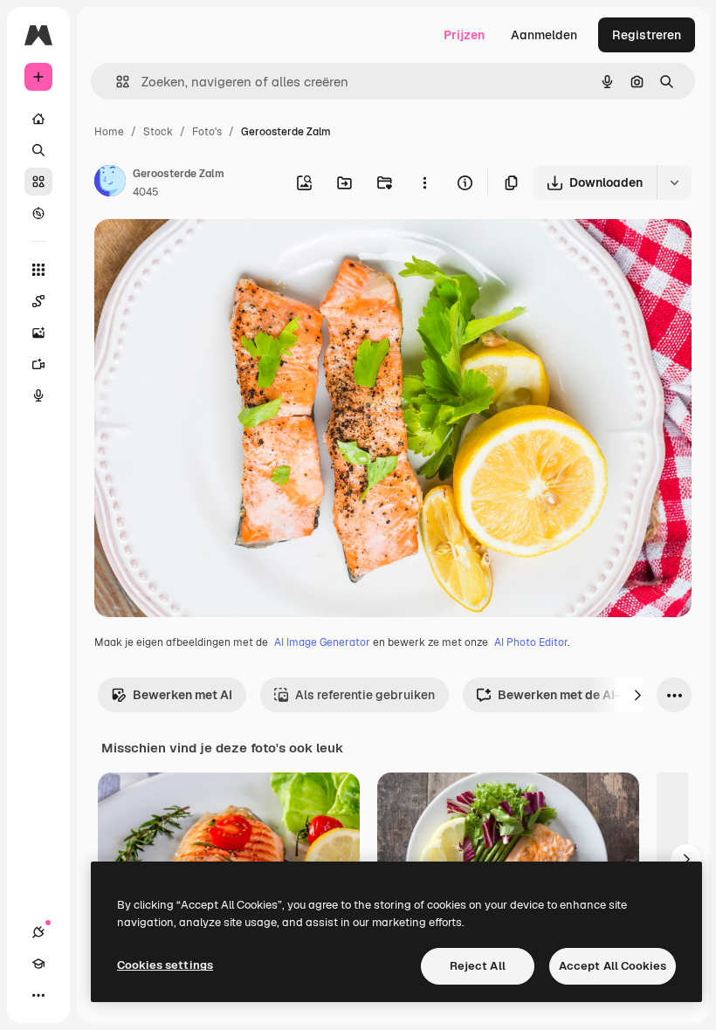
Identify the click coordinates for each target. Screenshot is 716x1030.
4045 (146, 192)
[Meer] (38, 995)
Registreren (646, 35)
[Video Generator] (38, 364)
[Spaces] (38, 301)
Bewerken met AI (182, 695)
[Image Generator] (38, 333)
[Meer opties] (424, 182)
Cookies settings (165, 965)
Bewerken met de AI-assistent (587, 695)
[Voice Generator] (38, 395)
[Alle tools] (38, 270)
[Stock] (38, 182)
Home (109, 132)
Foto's (207, 132)
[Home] (38, 119)
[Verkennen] (38, 213)
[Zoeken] (38, 150)
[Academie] (38, 964)
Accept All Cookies (612, 965)
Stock (158, 132)
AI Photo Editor (531, 642)
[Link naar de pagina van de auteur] (110, 183)
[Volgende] (637, 694)
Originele (209, 252)
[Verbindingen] (38, 932)
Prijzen (464, 35)
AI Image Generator (322, 642)
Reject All (478, 965)
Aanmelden (544, 35)
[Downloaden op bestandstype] (674, 182)
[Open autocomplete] (116, 81)
